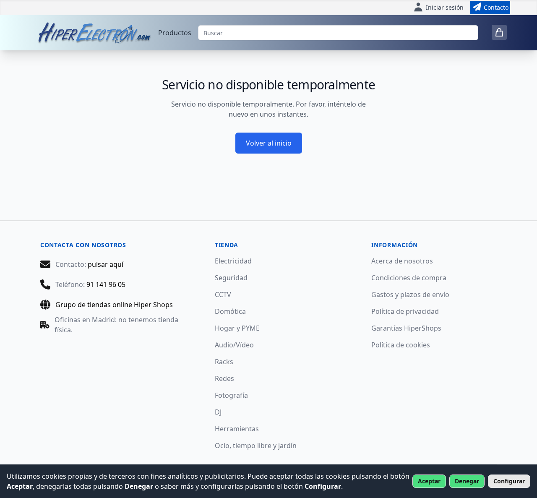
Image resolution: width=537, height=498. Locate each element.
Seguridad (231, 277)
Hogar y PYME (237, 328)
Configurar (509, 481)
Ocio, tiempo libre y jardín (256, 445)
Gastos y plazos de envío (410, 294)
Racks (224, 361)
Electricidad (233, 261)
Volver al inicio (269, 143)
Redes (224, 378)
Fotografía (231, 395)
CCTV (223, 294)
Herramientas (237, 428)
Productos (174, 32)
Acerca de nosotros (402, 261)
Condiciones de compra (408, 277)
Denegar (467, 481)
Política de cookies (400, 344)
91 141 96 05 (105, 284)
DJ (218, 412)
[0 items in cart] (499, 32)
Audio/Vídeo (234, 344)
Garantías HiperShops (406, 328)
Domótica (230, 311)
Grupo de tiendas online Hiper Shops (114, 304)
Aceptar (429, 481)
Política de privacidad (405, 311)
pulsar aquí (105, 264)
